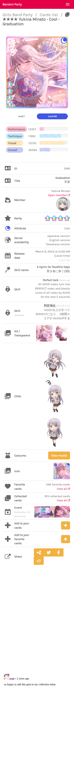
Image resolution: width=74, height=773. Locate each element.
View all (62, 488)
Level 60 (52, 116)
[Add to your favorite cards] (65, 539)
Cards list (49, 14)
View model (59, 455)
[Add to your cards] (65, 525)
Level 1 (21, 116)
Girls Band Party (18, 14)
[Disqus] (37, 622)
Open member (58, 195)
